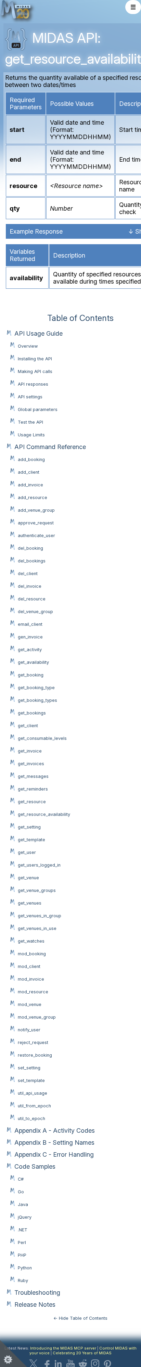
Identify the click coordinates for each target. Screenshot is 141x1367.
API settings (30, 396)
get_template (31, 839)
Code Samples (34, 1166)
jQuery (24, 1217)
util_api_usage (32, 1093)
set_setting (29, 1067)
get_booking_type (36, 687)
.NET (22, 1229)
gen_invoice (30, 636)
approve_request (36, 522)
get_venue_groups (37, 890)
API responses (33, 384)
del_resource (32, 598)
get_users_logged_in (39, 865)
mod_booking (32, 953)
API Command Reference (50, 446)
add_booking (31, 459)
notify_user (29, 1029)
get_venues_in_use (37, 928)
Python (25, 1267)
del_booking (30, 548)
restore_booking (35, 1055)
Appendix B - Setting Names (54, 1142)
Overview (28, 346)
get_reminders (33, 789)
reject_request (33, 1042)
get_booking (30, 675)
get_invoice (30, 751)
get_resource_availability (44, 814)
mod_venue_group (37, 1017)
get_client (28, 725)
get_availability (33, 662)
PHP (22, 1255)
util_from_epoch (34, 1105)
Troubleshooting (37, 1292)
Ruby (23, 1280)
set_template (31, 1080)
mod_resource (33, 991)
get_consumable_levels (42, 738)
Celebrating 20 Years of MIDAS (82, 1353)
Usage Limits (31, 434)
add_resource (32, 497)
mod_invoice (31, 979)
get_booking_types (37, 700)
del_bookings (32, 560)
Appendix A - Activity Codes (54, 1130)
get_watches (31, 941)
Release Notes (34, 1304)
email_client (30, 624)
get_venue (28, 877)
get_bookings (32, 713)
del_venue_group (35, 611)
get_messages (33, 776)
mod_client (29, 966)
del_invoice (29, 586)
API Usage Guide (38, 333)
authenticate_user (36, 535)
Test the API (30, 422)
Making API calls (35, 371)
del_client (28, 573)
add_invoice (30, 484)
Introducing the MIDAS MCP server (63, 1348)
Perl (22, 1242)
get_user (27, 852)
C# (21, 1179)
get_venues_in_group (39, 915)
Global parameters (37, 409)
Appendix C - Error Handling (54, 1154)
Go (21, 1191)
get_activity (30, 649)
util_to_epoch (31, 1118)
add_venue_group (36, 510)
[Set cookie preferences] (13, 1353)
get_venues (29, 903)
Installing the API (35, 358)
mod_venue (29, 1004)
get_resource (32, 801)
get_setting (29, 827)
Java (23, 1204)
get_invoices (31, 763)
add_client (28, 472)
